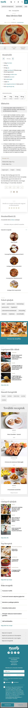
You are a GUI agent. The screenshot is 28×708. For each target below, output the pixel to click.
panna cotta (5, 307)
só (8, 81)
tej (7, 65)
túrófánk (10, 396)
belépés (13, 219)
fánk (10, 10)
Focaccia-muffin (7, 591)
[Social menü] (14, 2)
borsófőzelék (20, 314)
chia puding (22, 310)
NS (14, 19)
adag (9, 58)
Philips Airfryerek (14, 492)
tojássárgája (9, 79)
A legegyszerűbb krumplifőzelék (16, 571)
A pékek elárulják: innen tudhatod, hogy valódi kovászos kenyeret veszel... (17, 367)
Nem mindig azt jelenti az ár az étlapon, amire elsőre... (16, 519)
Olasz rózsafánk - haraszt (14, 434)
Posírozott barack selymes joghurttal (13, 596)
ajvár (3, 304)
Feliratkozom (20, 675)
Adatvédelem (14, 659)
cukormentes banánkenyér (9, 310)
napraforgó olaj (10, 86)
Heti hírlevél (16, 682)
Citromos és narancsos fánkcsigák (14, 462)
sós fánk (23, 396)
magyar (12, 169)
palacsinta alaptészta (17, 546)
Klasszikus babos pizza (9, 608)
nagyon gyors (5, 169)
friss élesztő (10, 70)
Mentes (13, 504)
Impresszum (14, 663)
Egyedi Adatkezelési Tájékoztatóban (13, 697)
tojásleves (11, 314)
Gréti (14, 437)
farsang (18, 169)
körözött (4, 314)
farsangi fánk (15, 10)
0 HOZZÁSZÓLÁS (20, 22)
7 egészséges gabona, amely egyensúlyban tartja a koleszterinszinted (17, 377)
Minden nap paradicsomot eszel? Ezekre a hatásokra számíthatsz (17, 357)
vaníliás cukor (13, 74)
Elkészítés (20, 704)
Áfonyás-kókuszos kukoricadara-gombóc (12, 614)
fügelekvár (14, 307)
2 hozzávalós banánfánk (14, 489)
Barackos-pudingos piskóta (10, 602)
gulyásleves (14, 557)
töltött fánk (16, 396)
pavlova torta (10, 304)
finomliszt (9, 63)
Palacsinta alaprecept (15, 550)
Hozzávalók (8, 704)
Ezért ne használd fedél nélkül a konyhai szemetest (17, 529)
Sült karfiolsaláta (7, 621)
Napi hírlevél (8, 682)
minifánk (4, 400)
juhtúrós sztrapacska (7, 6)
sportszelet (19, 6)
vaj (8, 68)
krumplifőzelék (15, 567)
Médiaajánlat (14, 664)
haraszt (3, 396)
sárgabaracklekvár (11, 84)
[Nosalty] (3, 2)
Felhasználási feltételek (14, 658)
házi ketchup (20, 304)
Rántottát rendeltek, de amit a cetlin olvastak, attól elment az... (17, 509)
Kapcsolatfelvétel (14, 661)
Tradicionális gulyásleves (15, 560)
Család (13, 363)
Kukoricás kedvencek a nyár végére (11, 638)
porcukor (12, 77)
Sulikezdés (14, 352)
